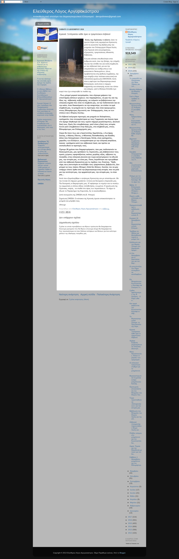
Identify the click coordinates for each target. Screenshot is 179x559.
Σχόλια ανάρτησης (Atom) (79, 299)
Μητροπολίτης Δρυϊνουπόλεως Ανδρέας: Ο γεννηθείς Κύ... (135, 108)
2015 (130, 523)
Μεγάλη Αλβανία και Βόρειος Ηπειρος (136, 91)
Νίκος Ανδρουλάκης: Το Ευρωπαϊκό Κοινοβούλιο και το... (136, 120)
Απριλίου (133, 499)
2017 (130, 517)
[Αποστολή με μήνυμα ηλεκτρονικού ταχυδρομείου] (60, 212)
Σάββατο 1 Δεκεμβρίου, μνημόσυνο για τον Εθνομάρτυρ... (136, 462)
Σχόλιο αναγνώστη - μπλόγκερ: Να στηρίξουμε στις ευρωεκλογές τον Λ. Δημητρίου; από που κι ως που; (45, 124)
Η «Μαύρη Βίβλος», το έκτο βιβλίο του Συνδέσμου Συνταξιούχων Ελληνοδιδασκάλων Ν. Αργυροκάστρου (44, 94)
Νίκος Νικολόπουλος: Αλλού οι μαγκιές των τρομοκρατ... (136, 356)
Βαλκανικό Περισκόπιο (43, 160)
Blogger (122, 553)
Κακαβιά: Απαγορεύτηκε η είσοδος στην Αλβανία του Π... (136, 156)
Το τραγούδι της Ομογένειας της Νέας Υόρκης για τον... (136, 82)
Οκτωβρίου (134, 476)
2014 (130, 526)
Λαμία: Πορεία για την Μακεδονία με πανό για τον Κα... (136, 450)
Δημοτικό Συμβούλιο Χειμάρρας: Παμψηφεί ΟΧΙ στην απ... (135, 144)
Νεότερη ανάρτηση (69, 294)
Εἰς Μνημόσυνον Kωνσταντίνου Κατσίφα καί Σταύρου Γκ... (136, 283)
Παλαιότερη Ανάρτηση (108, 294)
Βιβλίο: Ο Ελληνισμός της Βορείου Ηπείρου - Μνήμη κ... (135, 189)
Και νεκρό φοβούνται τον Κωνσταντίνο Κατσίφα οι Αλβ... (135, 308)
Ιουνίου (133, 493)
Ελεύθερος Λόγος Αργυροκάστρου (66, 11)
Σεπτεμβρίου (135, 481)
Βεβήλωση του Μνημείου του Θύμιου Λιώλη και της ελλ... (136, 415)
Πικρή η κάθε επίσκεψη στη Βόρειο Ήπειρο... (136, 199)
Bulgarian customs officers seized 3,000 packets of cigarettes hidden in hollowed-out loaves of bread (45, 168)
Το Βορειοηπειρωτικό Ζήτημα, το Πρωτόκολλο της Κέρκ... (135, 321)
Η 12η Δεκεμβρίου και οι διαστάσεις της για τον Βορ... (135, 258)
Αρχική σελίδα (43, 24)
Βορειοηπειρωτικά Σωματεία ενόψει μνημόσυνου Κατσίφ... (135, 380)
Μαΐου (132, 496)
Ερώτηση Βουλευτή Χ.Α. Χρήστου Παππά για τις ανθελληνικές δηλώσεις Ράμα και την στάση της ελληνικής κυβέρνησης (44, 67)
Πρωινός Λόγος (44, 180)
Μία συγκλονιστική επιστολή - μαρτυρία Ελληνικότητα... (136, 168)
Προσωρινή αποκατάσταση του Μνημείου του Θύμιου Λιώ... (136, 391)
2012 (130, 533)
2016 (130, 520)
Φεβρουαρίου (135, 506)
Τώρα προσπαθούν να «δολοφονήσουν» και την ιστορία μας (136, 403)
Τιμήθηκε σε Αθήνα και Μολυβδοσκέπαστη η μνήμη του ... (135, 235)
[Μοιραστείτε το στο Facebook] (67, 212)
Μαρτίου (133, 502)
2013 (130, 530)
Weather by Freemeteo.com (132, 543)
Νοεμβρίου (134, 471)
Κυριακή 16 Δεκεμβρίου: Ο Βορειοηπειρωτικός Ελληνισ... (135, 223)
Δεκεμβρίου (134, 73)
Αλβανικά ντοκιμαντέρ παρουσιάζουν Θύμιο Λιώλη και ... (135, 426)
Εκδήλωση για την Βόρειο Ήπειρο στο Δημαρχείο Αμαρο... (135, 246)
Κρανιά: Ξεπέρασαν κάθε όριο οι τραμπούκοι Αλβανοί (135, 333)
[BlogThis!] (62, 212)
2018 (130, 71)
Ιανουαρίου (134, 511)
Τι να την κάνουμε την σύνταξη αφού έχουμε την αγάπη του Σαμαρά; (44, 82)
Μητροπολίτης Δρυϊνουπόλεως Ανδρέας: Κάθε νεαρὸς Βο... (135, 132)
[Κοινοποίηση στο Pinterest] (69, 212)
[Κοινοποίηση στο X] (65, 212)
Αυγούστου (134, 486)
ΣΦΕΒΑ (41, 184)
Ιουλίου (133, 490)
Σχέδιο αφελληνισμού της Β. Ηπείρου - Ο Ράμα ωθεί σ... (135, 295)
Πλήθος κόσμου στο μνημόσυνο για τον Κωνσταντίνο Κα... (136, 438)
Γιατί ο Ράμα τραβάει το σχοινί (134, 98)
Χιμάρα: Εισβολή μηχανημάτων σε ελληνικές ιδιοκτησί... (136, 345)
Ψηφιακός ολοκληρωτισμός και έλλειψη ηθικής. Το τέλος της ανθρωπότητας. (44, 149)
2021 (130, 64)
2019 (130, 68)
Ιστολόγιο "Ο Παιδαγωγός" (43, 142)
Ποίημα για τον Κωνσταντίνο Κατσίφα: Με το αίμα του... (135, 179)
